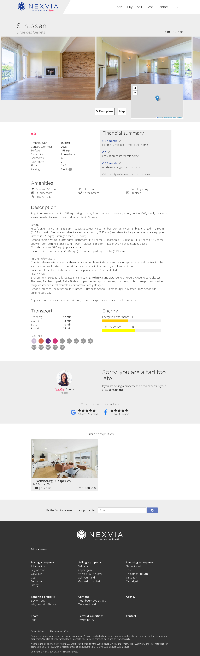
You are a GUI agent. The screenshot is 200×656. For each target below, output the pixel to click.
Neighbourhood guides (92, 600)
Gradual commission (90, 581)
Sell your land (86, 577)
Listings (35, 585)
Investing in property (139, 562)
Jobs (33, 620)
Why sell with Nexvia (90, 573)
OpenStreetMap (167, 117)
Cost (33, 577)
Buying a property (42, 562)
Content (83, 596)
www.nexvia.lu (123, 639)
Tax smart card (87, 604)
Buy (130, 7)
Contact (163, 7)
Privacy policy (86, 620)
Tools (119, 7)
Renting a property (43, 596)
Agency (130, 596)
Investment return (137, 573)
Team (34, 616)
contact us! (116, 389)
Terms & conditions (90, 616)
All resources (39, 549)
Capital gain (85, 570)
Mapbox (180, 117)
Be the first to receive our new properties (71, 510)
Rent (150, 7)
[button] (157, 98)
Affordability (38, 566)
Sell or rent (37, 581)
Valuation (36, 573)
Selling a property (89, 562)
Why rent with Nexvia (43, 604)
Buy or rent (38, 570)
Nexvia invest (133, 566)
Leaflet (159, 117)
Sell (139, 7)
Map (122, 111)
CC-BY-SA (174, 117)
